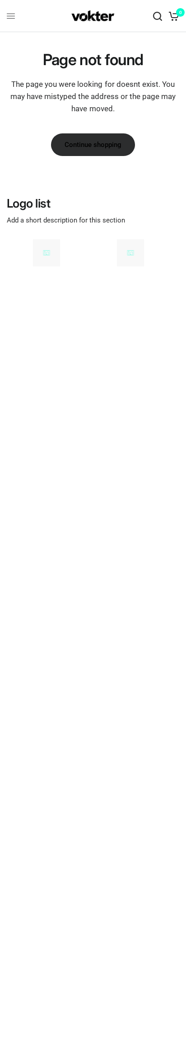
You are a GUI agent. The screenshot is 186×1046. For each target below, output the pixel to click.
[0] (172, 16)
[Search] (157, 16)
